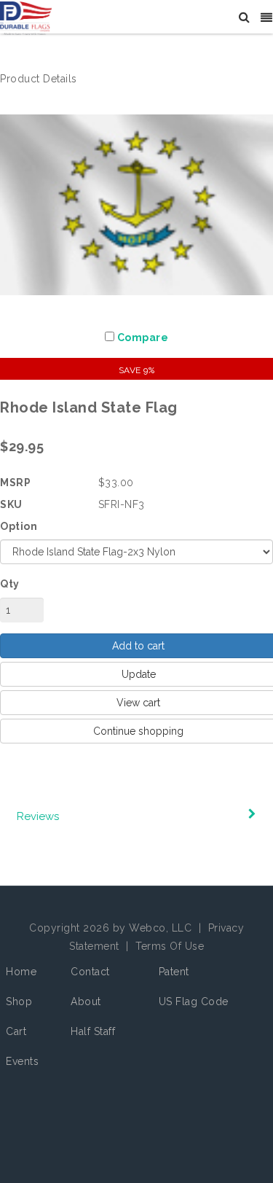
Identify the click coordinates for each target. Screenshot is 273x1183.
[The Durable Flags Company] (26, 17)
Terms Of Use (169, 946)
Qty (10, 584)
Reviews (38, 816)
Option (18, 526)
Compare (143, 337)
